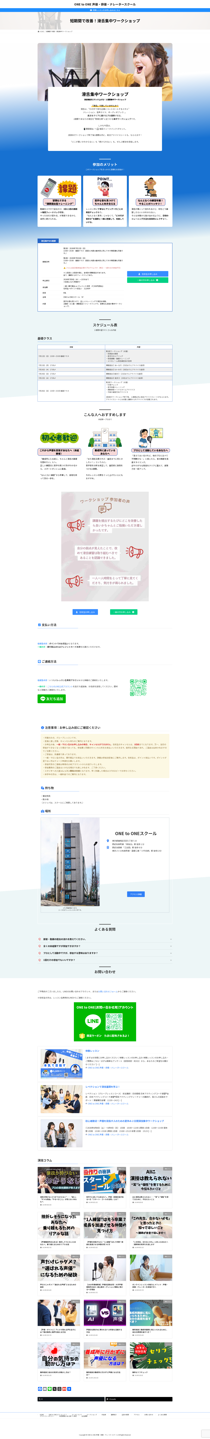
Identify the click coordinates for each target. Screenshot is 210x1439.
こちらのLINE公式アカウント (60, 686)
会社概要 (84, 1416)
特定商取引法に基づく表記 (68, 1416)
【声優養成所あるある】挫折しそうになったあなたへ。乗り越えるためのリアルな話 (58, 1243)
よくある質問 (162, 1415)
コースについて (77, 1415)
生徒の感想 (125, 1415)
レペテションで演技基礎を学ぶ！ (102, 1086)
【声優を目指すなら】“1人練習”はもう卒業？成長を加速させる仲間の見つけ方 (104, 1243)
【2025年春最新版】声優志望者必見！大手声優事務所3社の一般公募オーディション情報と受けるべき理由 (104, 1286)
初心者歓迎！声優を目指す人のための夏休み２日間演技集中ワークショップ (124, 1121)
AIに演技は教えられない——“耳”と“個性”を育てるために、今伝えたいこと (150, 1198)
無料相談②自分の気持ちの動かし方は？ (55, 1372)
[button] (147, 274)
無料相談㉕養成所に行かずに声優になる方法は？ (103, 1373)
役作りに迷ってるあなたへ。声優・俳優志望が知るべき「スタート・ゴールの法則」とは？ (105, 1198)
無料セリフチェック (140, 1372)
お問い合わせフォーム (108, 991)
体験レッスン (92, 1050)
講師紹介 (114, 1415)
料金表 (104, 1415)
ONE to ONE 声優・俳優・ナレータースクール (108, 1067)
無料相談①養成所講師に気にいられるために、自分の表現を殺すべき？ (150, 1330)
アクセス (137, 1415)
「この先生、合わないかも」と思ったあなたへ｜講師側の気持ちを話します (150, 1243)
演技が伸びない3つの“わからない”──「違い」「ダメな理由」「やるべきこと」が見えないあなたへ (58, 1199)
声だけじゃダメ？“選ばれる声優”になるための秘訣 (58, 1285)
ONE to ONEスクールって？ (58, 1415)
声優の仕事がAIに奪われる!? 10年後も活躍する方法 (104, 1330)
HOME (42, 1415)
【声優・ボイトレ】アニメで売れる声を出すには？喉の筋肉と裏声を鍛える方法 (58, 1330)
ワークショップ (92, 1415)
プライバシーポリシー (47, 1416)
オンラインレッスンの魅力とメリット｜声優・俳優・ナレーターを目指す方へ (150, 1285)
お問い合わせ (148, 1415)
